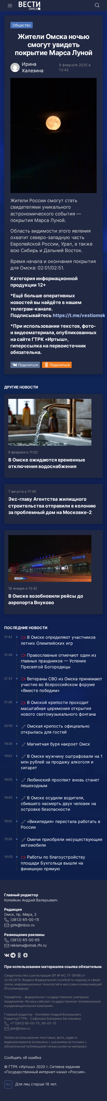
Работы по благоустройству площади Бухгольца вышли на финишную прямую (53, 862)
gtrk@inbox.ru (22, 925)
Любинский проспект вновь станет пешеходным (60, 782)
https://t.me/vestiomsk (79, 315)
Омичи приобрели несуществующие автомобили (61, 842)
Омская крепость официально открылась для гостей (55, 728)
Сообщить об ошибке (22, 1057)
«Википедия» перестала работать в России (60, 824)
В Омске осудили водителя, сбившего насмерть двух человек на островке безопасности (58, 803)
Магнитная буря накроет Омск (58, 744)
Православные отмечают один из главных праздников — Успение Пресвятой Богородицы (58, 660)
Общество (21, 25)
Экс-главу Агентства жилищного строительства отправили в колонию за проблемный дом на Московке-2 (52, 505)
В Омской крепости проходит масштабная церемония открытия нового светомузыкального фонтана (58, 708)
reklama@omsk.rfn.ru (28, 945)
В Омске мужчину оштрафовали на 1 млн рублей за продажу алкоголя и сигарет (61, 762)
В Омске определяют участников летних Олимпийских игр (58, 640)
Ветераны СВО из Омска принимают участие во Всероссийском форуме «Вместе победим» (61, 684)
